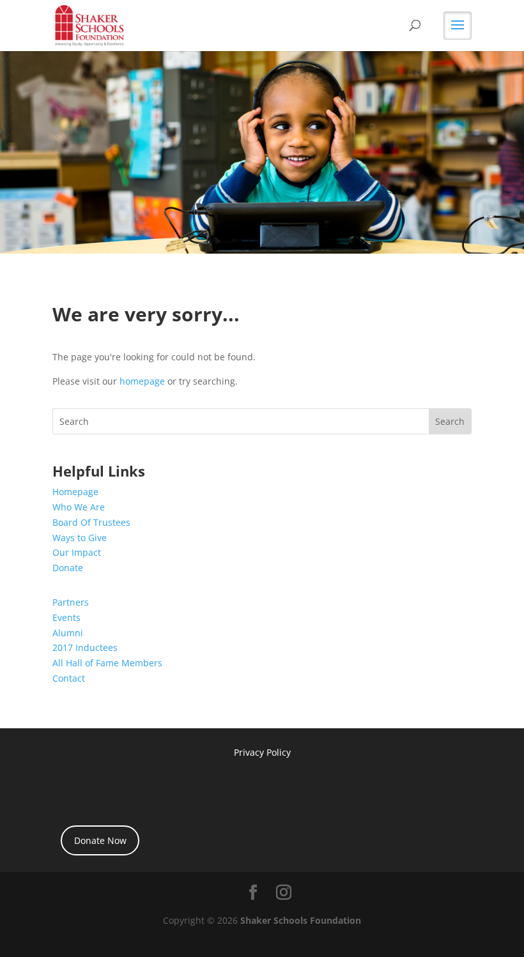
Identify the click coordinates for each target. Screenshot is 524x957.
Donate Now (100, 840)
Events (66, 617)
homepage (142, 381)
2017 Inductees (85, 647)
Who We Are (78, 507)
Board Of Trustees (91, 522)
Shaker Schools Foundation (300, 920)
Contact (68, 678)
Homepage (75, 492)
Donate (67, 568)
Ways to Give (79, 538)
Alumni (67, 633)
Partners (70, 602)
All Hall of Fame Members (107, 663)
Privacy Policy (262, 752)
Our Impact (76, 552)
